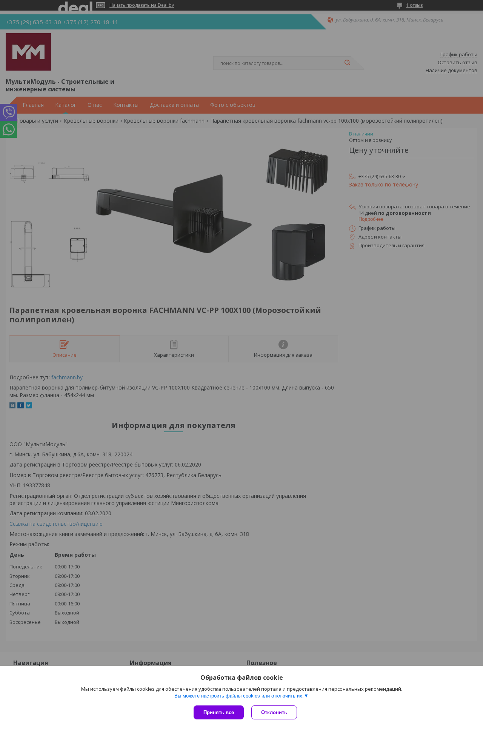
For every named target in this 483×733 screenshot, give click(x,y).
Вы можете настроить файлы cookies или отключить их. (239, 696)
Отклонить (274, 712)
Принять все (218, 712)
